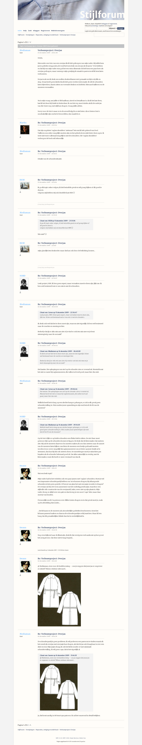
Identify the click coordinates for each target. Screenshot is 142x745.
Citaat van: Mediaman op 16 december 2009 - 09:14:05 (60, 425)
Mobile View (83, 738)
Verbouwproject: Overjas (50, 50)
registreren (113, 24)
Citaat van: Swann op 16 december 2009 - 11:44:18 (58, 655)
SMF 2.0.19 (59, 738)
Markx (23, 122)
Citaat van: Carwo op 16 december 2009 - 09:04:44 (58, 389)
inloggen (105, 24)
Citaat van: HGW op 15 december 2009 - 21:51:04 (57, 221)
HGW (22, 180)
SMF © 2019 (66, 738)
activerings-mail (96, 26)
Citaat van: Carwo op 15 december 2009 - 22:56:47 (58, 312)
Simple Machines (74, 738)
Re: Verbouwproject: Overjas (51, 122)
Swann (23, 466)
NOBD (22, 276)
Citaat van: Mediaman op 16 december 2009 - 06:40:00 (60, 351)
